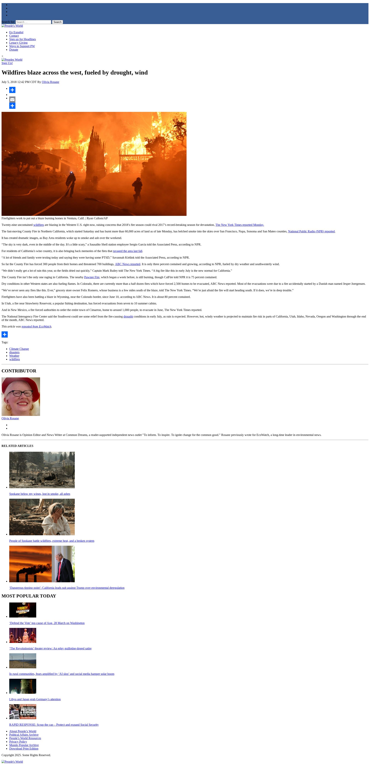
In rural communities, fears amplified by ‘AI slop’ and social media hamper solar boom (61, 673)
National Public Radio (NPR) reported (311, 231)
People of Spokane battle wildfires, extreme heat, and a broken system (51, 540)
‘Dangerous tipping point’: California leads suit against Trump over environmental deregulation (66, 587)
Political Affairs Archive (24, 734)
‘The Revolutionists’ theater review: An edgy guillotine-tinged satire (50, 648)
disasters (14, 352)
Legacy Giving (18, 42)
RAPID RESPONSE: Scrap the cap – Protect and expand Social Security (54, 724)
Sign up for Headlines (22, 39)
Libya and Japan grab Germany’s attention (35, 699)
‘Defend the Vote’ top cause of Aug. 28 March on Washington (47, 623)
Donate (13, 49)
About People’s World (22, 731)
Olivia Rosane (50, 82)
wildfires (38, 224)
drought (128, 316)
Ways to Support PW (22, 46)
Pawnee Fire (91, 277)
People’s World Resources (25, 738)
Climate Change (19, 348)
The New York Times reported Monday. (239, 224)
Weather (14, 355)
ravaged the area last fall (127, 251)
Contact (14, 35)
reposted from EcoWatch (36, 326)
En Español (16, 32)
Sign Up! (7, 63)
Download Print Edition (23, 748)
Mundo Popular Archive (24, 745)
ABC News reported (127, 264)
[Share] (188, 90)
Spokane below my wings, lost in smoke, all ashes (39, 493)
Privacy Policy (18, 741)
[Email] (188, 99)
